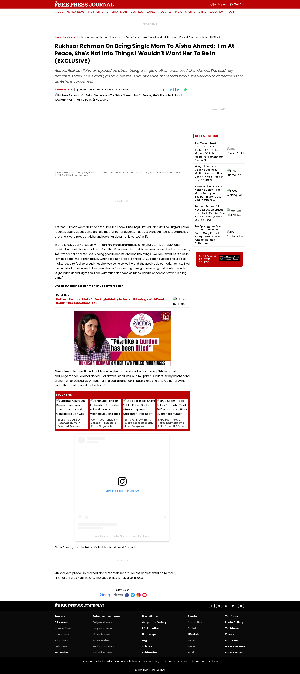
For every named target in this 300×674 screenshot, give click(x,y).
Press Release (234, 652)
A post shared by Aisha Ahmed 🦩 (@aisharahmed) (122, 536)
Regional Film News (104, 646)
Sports (190, 11)
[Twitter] (133, 595)
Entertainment (117, 11)
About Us (87, 661)
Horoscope (149, 634)
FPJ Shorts (95, 11)
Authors (213, 661)
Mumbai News (75, 11)
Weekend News (235, 646)
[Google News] (111, 595)
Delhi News (61, 646)
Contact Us (168, 661)
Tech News (232, 628)
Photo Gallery (234, 622)
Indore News (62, 634)
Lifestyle (193, 634)
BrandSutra (150, 616)
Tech (230, 11)
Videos (229, 634)
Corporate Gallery (154, 622)
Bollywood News (102, 622)
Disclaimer (133, 661)
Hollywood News (102, 628)
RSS (204, 661)
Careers (120, 661)
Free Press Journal (84, 4)
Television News (102, 652)
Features (165, 11)
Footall (192, 628)
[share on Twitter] (171, 89)
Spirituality (149, 652)
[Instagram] (138, 595)
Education (216, 11)
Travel (191, 646)
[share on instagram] (233, 606)
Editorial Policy (104, 661)
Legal (145, 640)
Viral (202, 11)
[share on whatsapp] (185, 89)
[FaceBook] (127, 595)
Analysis (60, 616)
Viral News (232, 640)
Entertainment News (106, 616)
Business (137, 11)
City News (61, 622)
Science (147, 646)
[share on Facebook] (163, 89)
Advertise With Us (188, 661)
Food (191, 652)
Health (192, 640)
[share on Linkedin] (178, 89)
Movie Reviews (101, 634)
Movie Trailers (101, 640)
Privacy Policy (151, 661)
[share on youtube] (241, 606)
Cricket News (195, 622)
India (178, 11)
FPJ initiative (150, 628)
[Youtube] (144, 595)
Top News (231, 616)
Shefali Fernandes (64, 89)
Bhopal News (62, 640)
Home (59, 11)
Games (151, 11)
